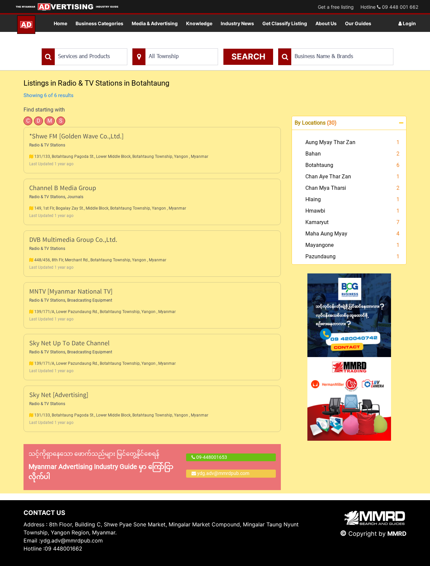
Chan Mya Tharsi (325, 188)
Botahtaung (319, 165)
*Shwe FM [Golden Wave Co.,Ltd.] (76, 137)
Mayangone (319, 245)
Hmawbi (315, 211)
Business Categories (99, 23)
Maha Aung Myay (326, 233)
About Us (326, 23)
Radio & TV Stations (47, 145)
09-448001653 (211, 457)
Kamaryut (317, 222)
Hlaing (313, 199)
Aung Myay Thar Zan (330, 142)
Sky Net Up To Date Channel (69, 344)
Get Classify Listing (284, 23)
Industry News (237, 23)
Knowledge (199, 23)
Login (409, 23)
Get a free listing (336, 7)
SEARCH (248, 56)
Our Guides (358, 23)
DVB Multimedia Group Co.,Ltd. (73, 240)
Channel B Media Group (62, 188)
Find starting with (44, 109)
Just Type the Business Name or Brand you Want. (328, 44)
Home (60, 23)
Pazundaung (320, 256)
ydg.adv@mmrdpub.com (223, 473)
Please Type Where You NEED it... (167, 44)
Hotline (389, 7)
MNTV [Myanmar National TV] (71, 292)
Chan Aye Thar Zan (328, 176)
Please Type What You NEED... (73, 44)
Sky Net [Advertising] (58, 395)
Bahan (313, 153)
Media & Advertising (155, 23)
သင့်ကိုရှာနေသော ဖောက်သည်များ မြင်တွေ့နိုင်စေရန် (101, 465)
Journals (75, 196)
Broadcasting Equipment (89, 300)
